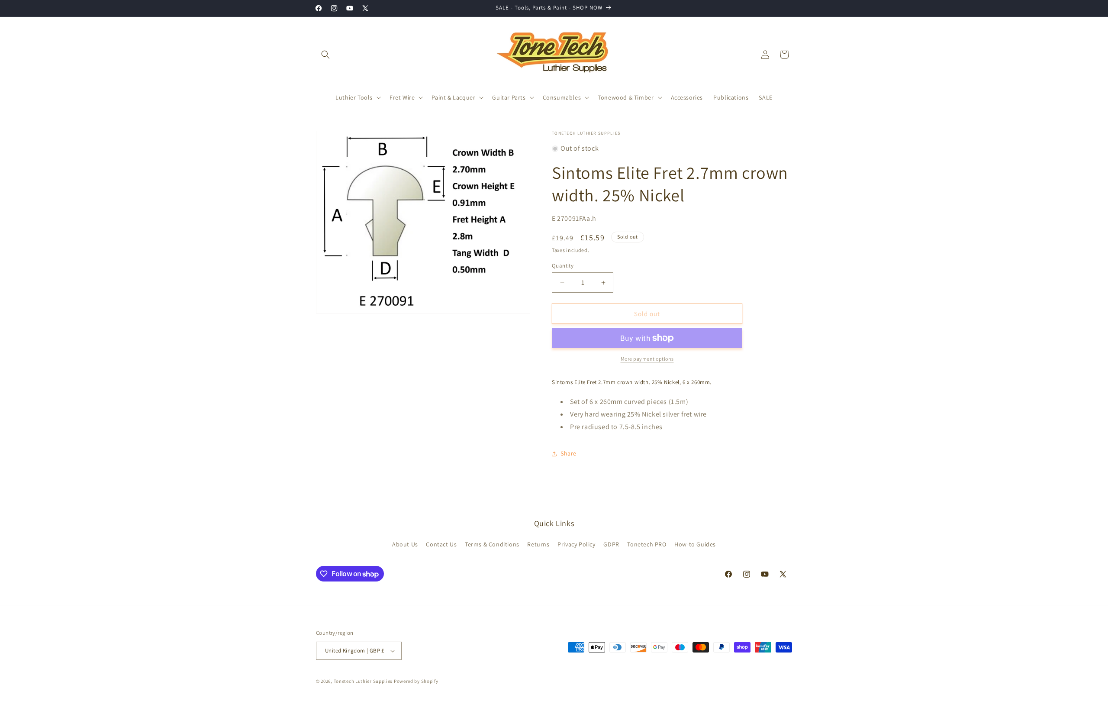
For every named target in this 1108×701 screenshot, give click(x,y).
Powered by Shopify (416, 681)
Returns (538, 544)
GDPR (611, 544)
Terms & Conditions (492, 544)
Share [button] (568, 453)
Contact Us (441, 544)
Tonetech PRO (646, 544)
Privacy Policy (576, 544)
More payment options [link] (647, 358)
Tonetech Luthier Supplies (363, 681)
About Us (405, 544)
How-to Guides (695, 544)
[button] (325, 54)
